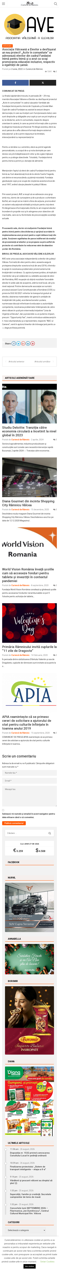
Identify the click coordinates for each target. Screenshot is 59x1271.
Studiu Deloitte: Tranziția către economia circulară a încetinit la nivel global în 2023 (29, 431)
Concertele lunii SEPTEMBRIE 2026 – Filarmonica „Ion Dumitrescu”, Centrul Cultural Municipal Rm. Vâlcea (29, 1211)
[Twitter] (18, 343)
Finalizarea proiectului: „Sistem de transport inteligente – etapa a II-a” (28, 1168)
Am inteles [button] (29, 1266)
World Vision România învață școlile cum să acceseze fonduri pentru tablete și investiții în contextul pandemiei (28, 575)
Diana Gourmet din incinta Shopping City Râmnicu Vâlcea (28, 503)
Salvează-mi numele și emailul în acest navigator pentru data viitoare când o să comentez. (28, 815)
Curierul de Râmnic (34, 69)
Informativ (7, 46)
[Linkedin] (28, 343)
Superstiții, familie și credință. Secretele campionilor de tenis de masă (30, 1195)
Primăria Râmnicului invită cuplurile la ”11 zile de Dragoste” (29, 649)
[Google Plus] (23, 343)
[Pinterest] (33, 343)
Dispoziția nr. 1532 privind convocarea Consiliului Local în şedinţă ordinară (30, 1154)
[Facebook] (14, 343)
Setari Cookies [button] (47, 1261)
